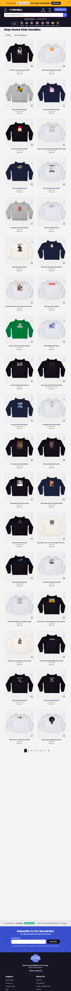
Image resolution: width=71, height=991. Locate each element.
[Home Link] (15, 10)
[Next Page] (48, 750)
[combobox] (33, 15)
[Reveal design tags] (32, 66)
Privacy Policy (32, 946)
